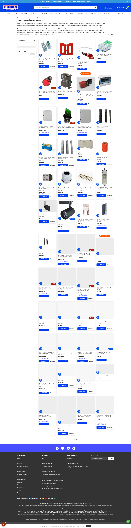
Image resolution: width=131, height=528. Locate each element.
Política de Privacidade (47, 463)
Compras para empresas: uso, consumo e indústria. (51, 477)
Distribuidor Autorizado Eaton (48, 471)
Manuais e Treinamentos (47, 468)
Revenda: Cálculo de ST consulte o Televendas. (53, 480)
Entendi (88, 526)
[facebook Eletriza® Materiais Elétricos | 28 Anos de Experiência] (62, 448)
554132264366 (70, 458)
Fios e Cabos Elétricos (96, 13)
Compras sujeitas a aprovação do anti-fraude (52, 486)
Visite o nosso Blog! (71, 470)
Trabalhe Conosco (21, 492)
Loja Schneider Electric (45, 13)
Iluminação (57, 13)
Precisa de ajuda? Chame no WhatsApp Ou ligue (52, 488)
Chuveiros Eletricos (109, 13)
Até (25, 51)
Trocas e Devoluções (47, 466)
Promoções (20, 487)
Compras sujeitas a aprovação (49, 483)
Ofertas (19, 490)
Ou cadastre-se (110, 8)
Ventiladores (24, 13)
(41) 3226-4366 (70, 461)
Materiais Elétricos (68, 13)
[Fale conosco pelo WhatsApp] (128, 521)
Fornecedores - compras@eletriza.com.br (51, 474)
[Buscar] (95, 7)
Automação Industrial (81, 13)
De (19, 51)
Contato (44, 461)
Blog (43, 458)
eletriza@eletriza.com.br (72, 463)
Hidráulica (120, 13)
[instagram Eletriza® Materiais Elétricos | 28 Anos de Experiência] (57, 448)
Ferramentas (20, 484)
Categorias (8, 13)
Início (17, 13)
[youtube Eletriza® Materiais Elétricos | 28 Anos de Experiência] (68, 448)
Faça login (111, 7)
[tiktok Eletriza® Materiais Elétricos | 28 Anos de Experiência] (73, 448)
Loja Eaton (34, 13)
